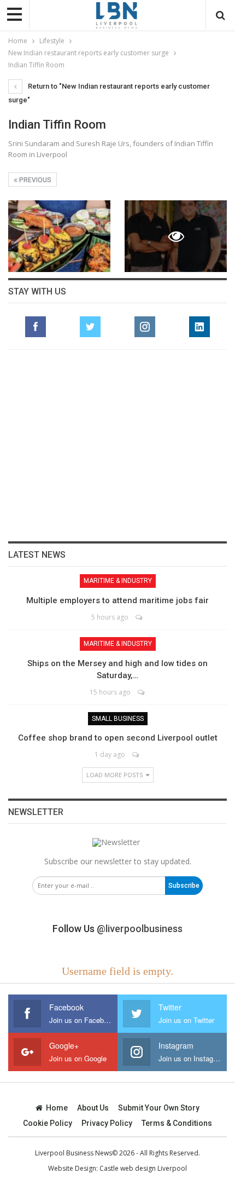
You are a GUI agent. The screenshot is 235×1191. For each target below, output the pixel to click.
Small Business (118, 718)
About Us (93, 1107)
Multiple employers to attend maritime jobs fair (117, 600)
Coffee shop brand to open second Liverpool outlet (118, 738)
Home (57, 1107)
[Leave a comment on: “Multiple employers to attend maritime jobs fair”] (140, 617)
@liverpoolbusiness (140, 928)
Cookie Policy (47, 1123)
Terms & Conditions (177, 1123)
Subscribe (183, 885)
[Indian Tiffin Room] (59, 236)
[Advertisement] (117, 445)
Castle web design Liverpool (143, 1168)
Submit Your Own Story (158, 1107)
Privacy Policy (106, 1123)
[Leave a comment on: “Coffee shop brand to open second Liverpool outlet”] (136, 754)
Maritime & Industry (118, 581)
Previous (34, 180)
